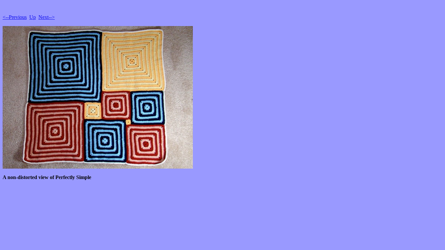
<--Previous (15, 17)
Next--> (46, 17)
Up (32, 17)
